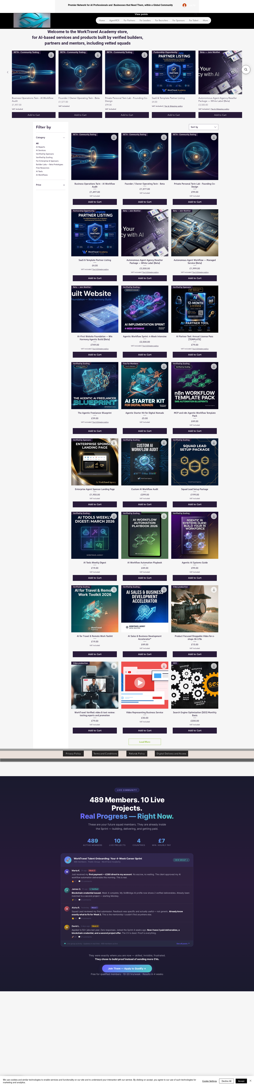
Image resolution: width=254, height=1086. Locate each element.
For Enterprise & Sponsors (47, 161)
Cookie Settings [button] (209, 1081)
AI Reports (40, 147)
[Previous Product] (7, 72)
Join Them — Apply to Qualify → (127, 968)
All (37, 143)
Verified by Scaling (44, 157)
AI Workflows (42, 175)
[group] (127, 84)
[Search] (196, 14)
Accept (241, 1081)
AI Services (41, 150)
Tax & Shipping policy (173, 106)
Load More (144, 741)
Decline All (226, 1081)
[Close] (250, 1081)
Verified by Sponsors (45, 154)
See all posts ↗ (183, 943)
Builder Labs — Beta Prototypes (49, 164)
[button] (246, 69)
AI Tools (39, 171)
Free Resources (42, 168)
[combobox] (203, 127)
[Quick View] (144, 685)
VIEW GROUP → (181, 860)
